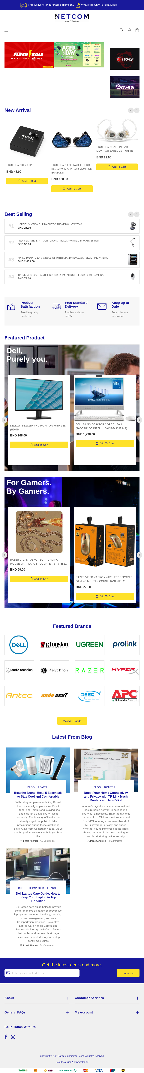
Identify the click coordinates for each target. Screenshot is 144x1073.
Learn (42, 787)
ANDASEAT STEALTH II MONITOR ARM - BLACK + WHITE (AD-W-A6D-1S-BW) (58, 240)
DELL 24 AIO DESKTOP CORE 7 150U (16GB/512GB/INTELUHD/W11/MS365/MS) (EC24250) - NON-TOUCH (101, 426)
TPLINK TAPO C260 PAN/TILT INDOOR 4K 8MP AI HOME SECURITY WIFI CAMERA (61, 275)
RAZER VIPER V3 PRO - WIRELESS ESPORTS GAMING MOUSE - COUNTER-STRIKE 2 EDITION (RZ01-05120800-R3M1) (104, 579)
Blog (31, 787)
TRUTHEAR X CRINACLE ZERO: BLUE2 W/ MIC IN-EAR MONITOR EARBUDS (71, 169)
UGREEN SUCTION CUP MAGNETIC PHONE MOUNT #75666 (50, 224)
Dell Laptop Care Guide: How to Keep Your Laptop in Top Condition (38, 897)
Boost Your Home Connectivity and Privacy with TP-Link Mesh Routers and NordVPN (106, 796)
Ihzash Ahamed (30, 841)
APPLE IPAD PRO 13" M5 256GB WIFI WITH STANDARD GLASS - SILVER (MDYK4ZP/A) (63, 258)
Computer (36, 888)
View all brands (72, 720)
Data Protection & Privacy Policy (72, 1062)
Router (109, 787)
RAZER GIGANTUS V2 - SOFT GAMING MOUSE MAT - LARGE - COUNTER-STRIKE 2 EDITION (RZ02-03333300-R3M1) (37, 562)
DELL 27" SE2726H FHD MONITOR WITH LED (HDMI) (38, 427)
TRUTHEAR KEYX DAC (20, 165)
